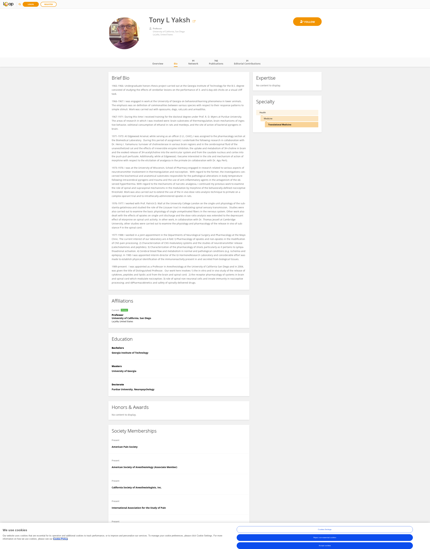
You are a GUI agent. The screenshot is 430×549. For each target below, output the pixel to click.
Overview (157, 63)
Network (193, 62)
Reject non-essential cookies (324, 537)
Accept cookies (325, 545)
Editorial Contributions (247, 62)
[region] (215, 536)
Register (48, 4)
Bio (176, 63)
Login (31, 4)
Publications (216, 62)
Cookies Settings (324, 529)
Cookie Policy (60, 539)
